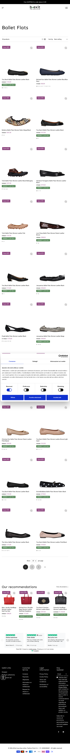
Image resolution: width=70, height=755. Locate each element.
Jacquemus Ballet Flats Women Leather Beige (50, 336)
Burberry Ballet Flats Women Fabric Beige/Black (16, 130)
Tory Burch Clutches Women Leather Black (43, 608)
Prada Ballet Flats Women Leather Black (14, 336)
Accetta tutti (57, 397)
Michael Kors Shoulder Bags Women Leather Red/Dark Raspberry (26, 609)
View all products (61, 587)
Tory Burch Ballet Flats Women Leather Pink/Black (51, 542)
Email (59, 674)
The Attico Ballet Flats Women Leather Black (15, 542)
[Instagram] (63, 732)
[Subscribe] (66, 674)
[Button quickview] (31, 48)
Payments (26, 677)
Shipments (26, 679)
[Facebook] (59, 732)
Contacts (25, 674)
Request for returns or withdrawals (26, 691)
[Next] (45, 567)
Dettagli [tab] (35, 361)
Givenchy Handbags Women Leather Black (60, 608)
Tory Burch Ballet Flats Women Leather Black (15, 79)
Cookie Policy (44, 677)
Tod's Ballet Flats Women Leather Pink (13, 233)
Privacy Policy (44, 674)
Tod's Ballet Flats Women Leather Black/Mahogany (17, 181)
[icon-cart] (66, 8)
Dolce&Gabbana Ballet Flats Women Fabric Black (51, 491)
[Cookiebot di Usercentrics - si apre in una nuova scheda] (60, 356)
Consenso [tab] (12, 361)
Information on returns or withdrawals (27, 684)
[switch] (26, 390)
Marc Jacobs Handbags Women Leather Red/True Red (9, 609)
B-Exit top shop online (19, 748)
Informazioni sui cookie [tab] (57, 361)
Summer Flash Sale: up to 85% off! (35, 2)
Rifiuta (13, 397)
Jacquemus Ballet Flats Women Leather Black (50, 285)
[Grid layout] (45, 39)
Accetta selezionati (35, 397)
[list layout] (43, 39)
